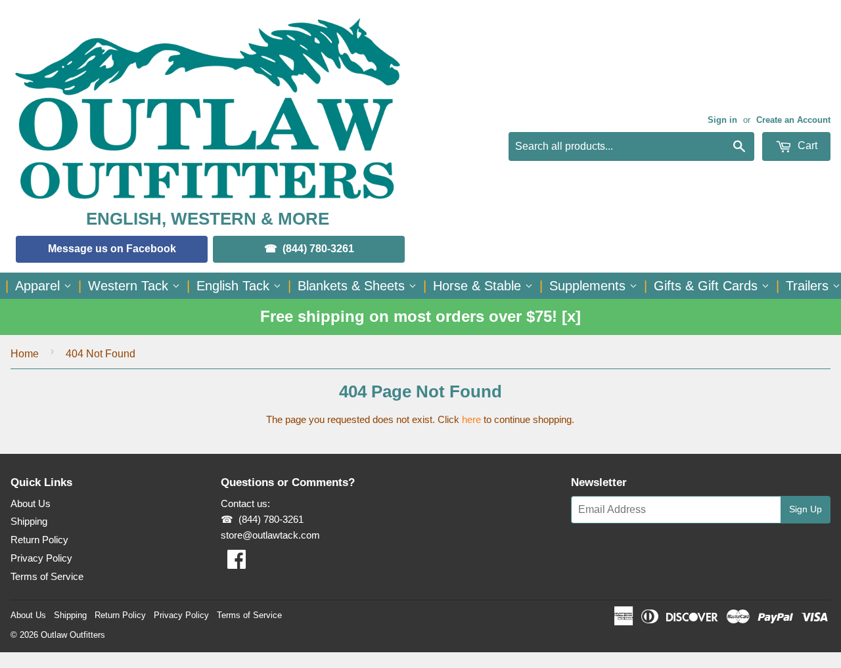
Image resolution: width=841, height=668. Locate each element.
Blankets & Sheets (353, 285)
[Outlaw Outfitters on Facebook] (236, 563)
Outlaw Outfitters (73, 635)
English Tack (234, 285)
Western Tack (130, 285)
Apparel (39, 285)
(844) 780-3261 (318, 248)
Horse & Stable (479, 285)
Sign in (722, 120)
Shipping (29, 521)
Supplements (589, 285)
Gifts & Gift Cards (707, 285)
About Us (31, 503)
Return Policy (39, 539)
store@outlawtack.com (270, 535)
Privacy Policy (41, 558)
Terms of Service (47, 576)
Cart (806, 145)
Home (25, 353)
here (471, 419)
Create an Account (793, 120)
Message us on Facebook (112, 248)
